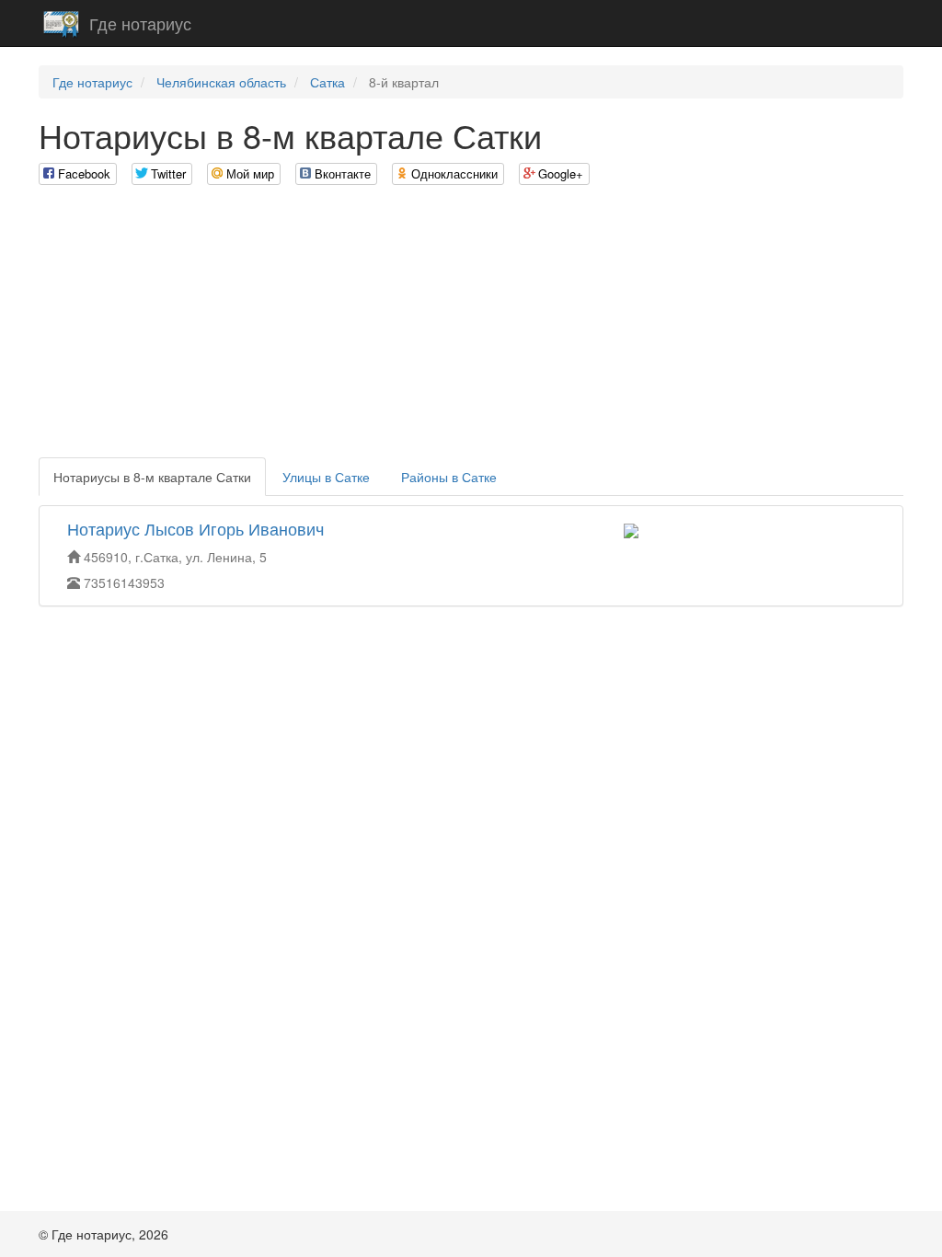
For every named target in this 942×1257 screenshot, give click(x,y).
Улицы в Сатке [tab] (326, 476)
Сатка (327, 82)
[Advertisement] (471, 328)
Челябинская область (221, 82)
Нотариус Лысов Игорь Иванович (195, 528)
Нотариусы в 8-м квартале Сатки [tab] (152, 476)
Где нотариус (140, 23)
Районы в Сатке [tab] (449, 476)
